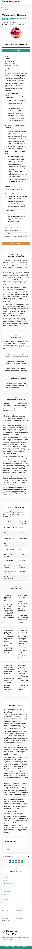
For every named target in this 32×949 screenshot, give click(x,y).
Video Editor (6, 875)
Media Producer (6, 891)
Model (4, 888)
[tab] (16, 50)
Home (2, 7)
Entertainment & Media (18, 7)
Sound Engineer (7, 877)
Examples (7, 7)
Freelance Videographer (8, 897)
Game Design (6, 894)
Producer (5, 880)
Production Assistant (8, 883)
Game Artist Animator (8, 899)
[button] (29, 4)
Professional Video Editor (9, 886)
